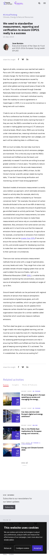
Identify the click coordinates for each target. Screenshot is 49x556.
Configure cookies (22, 548)
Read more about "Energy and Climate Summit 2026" (24, 450)
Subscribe (9, 507)
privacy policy (9, 539)
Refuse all (7, 548)
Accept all (37, 548)
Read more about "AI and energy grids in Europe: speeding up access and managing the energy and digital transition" (24, 399)
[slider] (24, 434)
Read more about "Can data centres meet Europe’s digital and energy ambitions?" (24, 416)
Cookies (11, 554)
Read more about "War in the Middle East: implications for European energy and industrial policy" (24, 433)
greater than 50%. (28, 238)
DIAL (29, 275)
